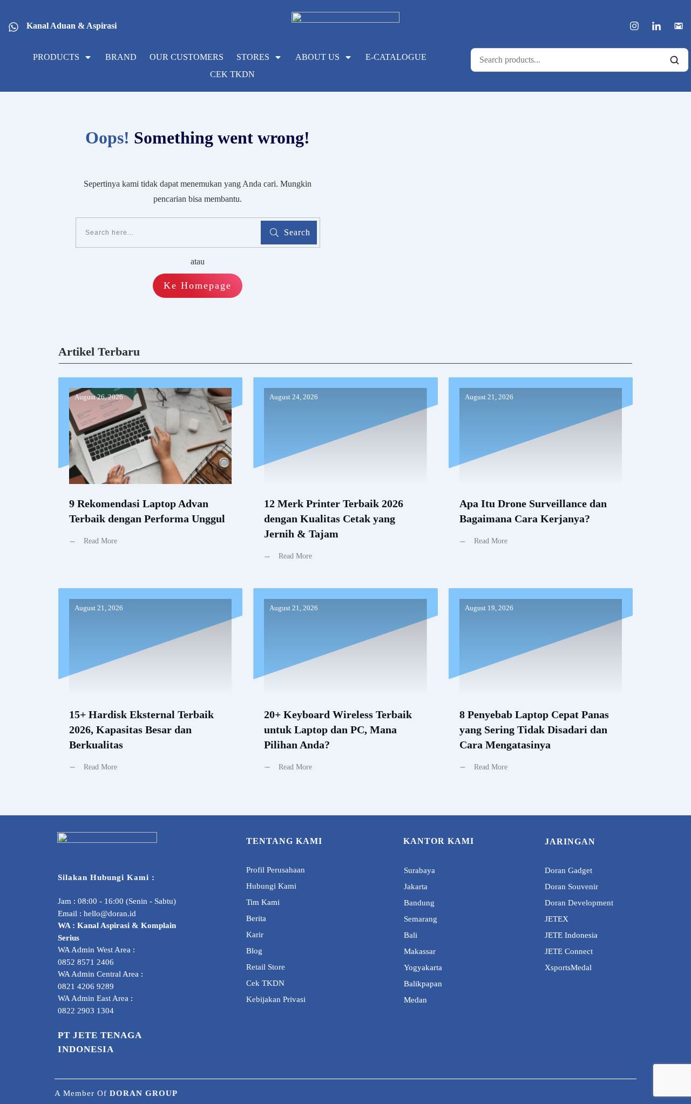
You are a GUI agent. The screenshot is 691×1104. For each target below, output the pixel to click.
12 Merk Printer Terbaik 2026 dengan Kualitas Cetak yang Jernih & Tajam (345, 477)
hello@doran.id (110, 913)
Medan (415, 1000)
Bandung (419, 902)
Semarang (420, 919)
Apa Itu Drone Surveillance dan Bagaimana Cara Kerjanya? (541, 477)
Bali (410, 935)
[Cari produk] (674, 59)
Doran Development (579, 902)
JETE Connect (569, 951)
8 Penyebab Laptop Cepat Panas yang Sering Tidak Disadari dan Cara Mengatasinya (541, 688)
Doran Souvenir (571, 886)
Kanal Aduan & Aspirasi (71, 25)
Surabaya (419, 870)
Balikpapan (423, 983)
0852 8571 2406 (86, 962)
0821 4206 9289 (86, 986)
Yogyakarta (423, 967)
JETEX (556, 919)
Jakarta (416, 886)
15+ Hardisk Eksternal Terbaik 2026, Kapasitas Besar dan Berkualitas (150, 688)
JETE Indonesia (571, 935)
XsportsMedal (568, 967)
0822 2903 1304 (86, 1010)
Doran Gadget (568, 870)
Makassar (420, 951)
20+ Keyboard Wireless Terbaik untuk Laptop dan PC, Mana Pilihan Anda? (345, 688)
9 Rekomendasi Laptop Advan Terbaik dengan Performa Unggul (150, 477)
